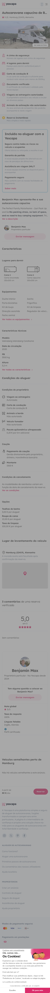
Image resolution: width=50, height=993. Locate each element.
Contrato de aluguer (12, 893)
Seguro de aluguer (11, 898)
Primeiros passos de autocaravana (19, 861)
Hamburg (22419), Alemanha (21, 17)
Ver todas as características (16, 369)
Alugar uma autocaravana (15, 856)
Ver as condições (10, 490)
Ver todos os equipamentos (16, 319)
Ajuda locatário (9, 872)
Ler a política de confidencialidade (15, 982)
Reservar (41, 791)
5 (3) (6, 17)
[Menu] (44, 4)
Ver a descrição (10, 219)
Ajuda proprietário (11, 908)
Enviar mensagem (25, 236)
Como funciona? (10, 851)
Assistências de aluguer (13, 903)
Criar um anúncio (10, 888)
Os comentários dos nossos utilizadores (21, 866)
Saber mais (10, 188)
